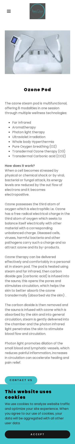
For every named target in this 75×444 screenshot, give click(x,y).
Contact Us (21, 380)
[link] (37, 11)
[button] (6, 11)
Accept (38, 434)
